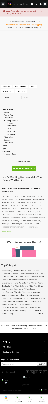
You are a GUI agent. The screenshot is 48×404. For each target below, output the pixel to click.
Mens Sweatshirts (31, 277)
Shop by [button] (6, 341)
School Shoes (34, 310)
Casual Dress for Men (28, 274)
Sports (4, 148)
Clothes (21, 21)
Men (15, 21)
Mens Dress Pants (15, 301)
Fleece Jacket (18, 289)
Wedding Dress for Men (19, 280)
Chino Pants (16, 298)
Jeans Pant (6, 298)
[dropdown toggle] (31, 4)
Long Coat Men (7, 292)
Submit (42, 364)
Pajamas (26, 298)
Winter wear (8, 137)
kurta (33, 86)
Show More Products (24, 168)
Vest (42, 277)
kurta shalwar (20, 86)
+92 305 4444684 (29, 329)
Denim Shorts (32, 295)
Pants (11, 295)
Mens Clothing (7, 270)
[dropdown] (41, 4)
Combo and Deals (9, 154)
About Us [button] (7, 347)
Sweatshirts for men (31, 292)
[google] (45, 372)
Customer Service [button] (11, 352)
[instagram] (32, 372)
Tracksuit (5, 280)
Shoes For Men (35, 307)
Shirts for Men (33, 270)
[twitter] (40, 372)
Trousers (27, 301)
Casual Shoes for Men (10, 310)
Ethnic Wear (8, 143)
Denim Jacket (7, 289)
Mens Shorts (20, 295)
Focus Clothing (7, 313)
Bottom (7, 140)
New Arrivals (7, 109)
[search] (37, 4)
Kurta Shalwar (7, 283)
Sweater (18, 292)
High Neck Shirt (36, 286)
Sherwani (33, 280)
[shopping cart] (45, 4)
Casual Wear (8, 118)
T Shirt (40, 274)
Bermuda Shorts (37, 298)
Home (9, 21)
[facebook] (27, 372)
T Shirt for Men (7, 277)
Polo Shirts (19, 277)
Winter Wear (37, 283)
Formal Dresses (20, 270)
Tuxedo (15, 274)
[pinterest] (36, 372)
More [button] (40, 313)
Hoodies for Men (8, 286)
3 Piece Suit (6, 274)
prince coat (7, 91)
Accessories (6, 151)
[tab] (42, 313)
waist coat (21, 91)
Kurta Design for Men (22, 283)
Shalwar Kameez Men (10, 304)
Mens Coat (29, 289)
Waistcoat (23, 307)
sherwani (6, 86)
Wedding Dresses (11, 120)
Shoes (4, 146)
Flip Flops (23, 310)
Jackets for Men (22, 286)
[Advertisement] (24, 56)
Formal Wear (9, 115)
